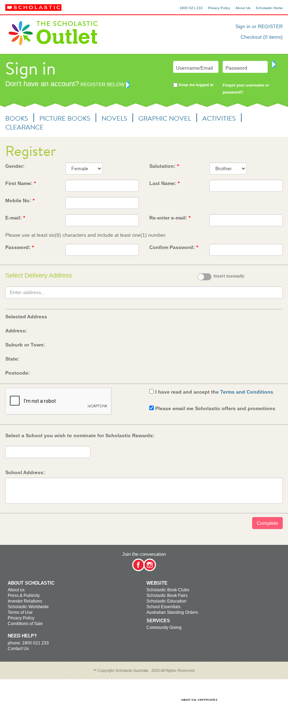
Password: (19, 247)
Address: (16, 330)
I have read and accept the (214, 392)
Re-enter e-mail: (169, 218)
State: (12, 359)
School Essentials (163, 606)
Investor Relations (25, 601)
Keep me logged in (196, 85)
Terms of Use (20, 612)
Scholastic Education (166, 601)
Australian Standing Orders (172, 612)
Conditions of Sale (25, 623)
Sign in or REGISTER (259, 26)
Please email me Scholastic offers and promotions (215, 408)
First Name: (20, 183)
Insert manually (229, 276)
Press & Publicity (24, 595)
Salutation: (164, 166)
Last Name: (164, 183)
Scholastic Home (269, 8)
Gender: (15, 166)
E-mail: (15, 218)
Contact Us (18, 648)
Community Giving (164, 627)
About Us (242, 8)
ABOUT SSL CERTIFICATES (199, 700)
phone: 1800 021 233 (28, 643)
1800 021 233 (191, 8)
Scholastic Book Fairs (167, 595)
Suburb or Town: (25, 345)
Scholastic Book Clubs (167, 589)
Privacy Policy (219, 8)
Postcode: (17, 373)
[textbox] (144, 292)
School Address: (25, 472)
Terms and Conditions (246, 392)
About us (16, 589)
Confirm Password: (173, 247)
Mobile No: (19, 200)
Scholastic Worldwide (28, 606)
